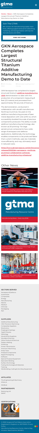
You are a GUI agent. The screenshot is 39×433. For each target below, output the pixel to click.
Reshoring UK (6, 391)
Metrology (4, 334)
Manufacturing (6, 300)
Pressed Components (8, 352)
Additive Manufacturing (9, 322)
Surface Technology (8, 363)
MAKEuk (4, 385)
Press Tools (5, 350)
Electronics (5, 328)
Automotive (5, 294)
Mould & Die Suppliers (8, 336)
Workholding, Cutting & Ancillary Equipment (16, 369)
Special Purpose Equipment (10, 359)
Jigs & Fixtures (6, 332)
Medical (4, 304)
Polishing (4, 344)
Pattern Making (6, 342)
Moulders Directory (7, 338)
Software (4, 357)
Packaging (5, 309)
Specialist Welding (7, 361)
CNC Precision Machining (10, 324)
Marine (3, 302)
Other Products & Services (10, 340)
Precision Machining (8, 348)
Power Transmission (8, 346)
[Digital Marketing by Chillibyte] (36, 426)
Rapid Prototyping (7, 354)
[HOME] (7, 5)
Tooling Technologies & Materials (12, 365)
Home (3, 14)
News (9, 14)
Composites (5, 296)
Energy (3, 298)
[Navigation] (36, 5)
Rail (2, 311)
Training (4, 367)
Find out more (19, 37)
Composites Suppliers (8, 326)
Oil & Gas (4, 307)
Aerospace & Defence (8, 292)
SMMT (3, 393)
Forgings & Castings (8, 330)
